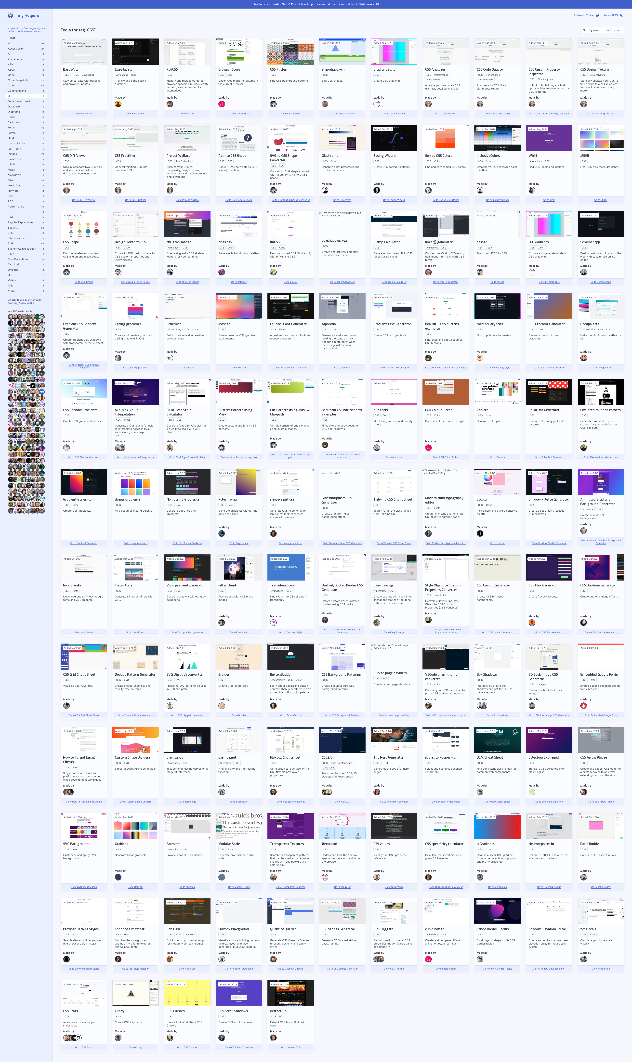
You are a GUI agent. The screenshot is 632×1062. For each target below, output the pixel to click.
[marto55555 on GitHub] (42, 393)
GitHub (31, 303)
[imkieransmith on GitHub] (42, 487)
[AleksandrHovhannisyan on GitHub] (170, 450)
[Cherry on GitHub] (28, 375)
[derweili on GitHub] (24, 487)
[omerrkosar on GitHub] (33, 425)
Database (14, 106)
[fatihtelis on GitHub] (11, 506)
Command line (17, 90)
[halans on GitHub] (24, 462)
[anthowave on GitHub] (33, 475)
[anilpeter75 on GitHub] (28, 475)
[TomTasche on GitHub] (20, 337)
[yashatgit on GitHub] (11, 443)
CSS (10, 96)
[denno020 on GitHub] (42, 368)
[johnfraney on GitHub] (42, 481)
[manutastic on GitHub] (33, 393)
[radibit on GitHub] (24, 381)
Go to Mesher (239, 367)
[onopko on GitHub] (24, 431)
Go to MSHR (600, 199)
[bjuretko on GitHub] (11, 343)
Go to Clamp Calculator (394, 281)
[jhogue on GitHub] (20, 512)
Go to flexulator (342, 886)
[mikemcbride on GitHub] (20, 343)
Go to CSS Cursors (187, 1047)
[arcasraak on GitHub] (24, 412)
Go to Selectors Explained (549, 801)
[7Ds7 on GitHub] (28, 462)
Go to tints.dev (239, 281)
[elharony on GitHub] (37, 437)
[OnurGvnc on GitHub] (33, 406)
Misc (11, 180)
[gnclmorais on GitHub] (15, 343)
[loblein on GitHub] (24, 500)
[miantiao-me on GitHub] (20, 356)
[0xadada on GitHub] (28, 318)
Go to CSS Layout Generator (497, 632)
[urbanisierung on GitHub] (15, 468)
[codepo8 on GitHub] (37, 450)
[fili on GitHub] (24, 325)
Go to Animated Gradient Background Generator (601, 541)
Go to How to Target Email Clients (84, 801)
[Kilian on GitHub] (28, 325)
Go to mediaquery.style (497, 367)
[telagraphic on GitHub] (15, 406)
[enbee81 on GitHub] (37, 356)
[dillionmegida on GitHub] (532, 625)
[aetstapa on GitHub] (28, 468)
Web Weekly (367, 4)
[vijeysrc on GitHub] (28, 437)
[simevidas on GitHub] (37, 425)
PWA (11, 217)
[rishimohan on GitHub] (37, 381)
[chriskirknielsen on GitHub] (42, 450)
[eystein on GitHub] (20, 418)
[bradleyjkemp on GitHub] (11, 450)
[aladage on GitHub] (37, 462)
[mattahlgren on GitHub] (11, 400)
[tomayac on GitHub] (28, 431)
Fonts (11, 127)
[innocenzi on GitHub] (24, 331)
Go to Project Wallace (187, 199)
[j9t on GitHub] (15, 375)
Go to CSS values (394, 886)
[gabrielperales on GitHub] (33, 506)
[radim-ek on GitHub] (28, 350)
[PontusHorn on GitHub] (325, 106)
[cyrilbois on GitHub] (42, 318)
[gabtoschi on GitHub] (37, 506)
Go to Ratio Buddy (601, 886)
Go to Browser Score (239, 113)
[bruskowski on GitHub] (20, 350)
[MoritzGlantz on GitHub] (37, 325)
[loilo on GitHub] (20, 331)
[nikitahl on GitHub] (15, 318)
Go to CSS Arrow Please (601, 801)
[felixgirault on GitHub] (28, 506)
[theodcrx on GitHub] (20, 425)
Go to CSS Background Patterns (342, 715)
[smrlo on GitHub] (33, 387)
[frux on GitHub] (33, 437)
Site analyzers (16, 238)
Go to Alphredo (342, 367)
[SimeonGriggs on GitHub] (221, 274)
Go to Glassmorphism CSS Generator (342, 543)
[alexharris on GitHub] (37, 468)
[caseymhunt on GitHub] (20, 362)
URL (10, 275)
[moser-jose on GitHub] (37, 400)
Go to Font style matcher (135, 968)
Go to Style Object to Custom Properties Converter (445, 631)
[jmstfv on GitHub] (33, 512)
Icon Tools (14, 148)
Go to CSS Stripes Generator (342, 968)
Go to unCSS (290, 281)
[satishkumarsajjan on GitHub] (118, 106)
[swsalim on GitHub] (33, 443)
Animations (15, 59)
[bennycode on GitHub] (33, 350)
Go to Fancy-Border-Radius (497, 968)
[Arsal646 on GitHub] (15, 481)
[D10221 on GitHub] (28, 456)
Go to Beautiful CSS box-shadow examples (342, 456)
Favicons (13, 122)
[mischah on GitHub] (33, 368)
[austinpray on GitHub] (24, 362)
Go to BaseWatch (84, 113)
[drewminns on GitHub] (20, 500)
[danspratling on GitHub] (20, 456)
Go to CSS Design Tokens (601, 113)
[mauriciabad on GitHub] (37, 368)
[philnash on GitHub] (42, 337)
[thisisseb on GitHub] (11, 325)
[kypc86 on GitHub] (37, 418)
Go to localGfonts (84, 632)
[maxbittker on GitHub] (221, 708)
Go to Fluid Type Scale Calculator (187, 457)
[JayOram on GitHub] (42, 512)
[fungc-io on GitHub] (42, 325)
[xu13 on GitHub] (24, 443)
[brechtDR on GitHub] (325, 192)
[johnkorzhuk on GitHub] (118, 879)
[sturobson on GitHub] (170, 106)
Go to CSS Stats (83, 1047)
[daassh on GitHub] (11, 393)
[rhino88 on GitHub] (28, 387)
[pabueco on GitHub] (376, 450)
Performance (16, 206)
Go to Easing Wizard (394, 199)
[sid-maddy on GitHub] (28, 343)
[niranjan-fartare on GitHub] (24, 406)
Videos (12, 280)
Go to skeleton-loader (187, 281)
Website (13, 303)
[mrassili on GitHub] (24, 318)
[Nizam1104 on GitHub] (11, 331)
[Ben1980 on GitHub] (20, 325)
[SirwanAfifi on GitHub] (20, 393)
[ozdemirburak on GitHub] (28, 450)
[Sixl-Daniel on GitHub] (33, 456)
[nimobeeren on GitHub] (329, 794)
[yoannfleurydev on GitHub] (20, 443)
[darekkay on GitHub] (11, 362)
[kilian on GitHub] (428, 879)
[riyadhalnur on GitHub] (42, 381)
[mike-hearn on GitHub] (273, 879)
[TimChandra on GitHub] (33, 431)
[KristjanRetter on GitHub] (24, 493)
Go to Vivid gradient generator (187, 632)
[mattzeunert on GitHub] (15, 400)
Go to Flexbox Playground (239, 968)
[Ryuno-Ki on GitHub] (24, 475)
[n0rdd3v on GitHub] (11, 425)
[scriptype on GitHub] (428, 192)
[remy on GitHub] (37, 337)
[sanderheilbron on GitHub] (42, 343)
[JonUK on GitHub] (15, 487)
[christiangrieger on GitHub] (37, 362)
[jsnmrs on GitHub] (37, 512)
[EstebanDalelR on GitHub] (11, 418)
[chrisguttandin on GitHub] (42, 362)
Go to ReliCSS (187, 113)
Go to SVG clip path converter (187, 715)
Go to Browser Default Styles (83, 968)
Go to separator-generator (446, 801)
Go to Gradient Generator (83, 543)
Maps (11, 169)
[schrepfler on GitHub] (11, 431)
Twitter (22, 303)
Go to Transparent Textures (290, 886)
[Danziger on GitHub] (24, 456)
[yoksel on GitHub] (170, 708)
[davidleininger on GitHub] (484, 708)
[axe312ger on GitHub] (42, 331)
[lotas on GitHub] (42, 437)
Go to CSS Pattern (290, 113)
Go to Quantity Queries (290, 968)
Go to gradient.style (394, 113)
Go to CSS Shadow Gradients (84, 457)
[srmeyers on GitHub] (37, 387)
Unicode (13, 269)
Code (11, 75)
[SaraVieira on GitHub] (37, 343)
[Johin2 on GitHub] (37, 481)
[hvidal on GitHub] (11, 512)
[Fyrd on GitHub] (170, 961)
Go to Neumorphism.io (549, 886)
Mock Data (15, 185)
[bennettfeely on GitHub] (42, 443)
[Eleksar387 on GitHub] (28, 500)
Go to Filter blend (239, 632)
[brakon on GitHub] (28, 412)
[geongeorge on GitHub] (42, 506)
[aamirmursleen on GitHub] (42, 400)
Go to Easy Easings (394, 632)
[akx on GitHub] (20, 318)
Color (11, 85)
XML (10, 285)
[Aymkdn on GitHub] (37, 443)
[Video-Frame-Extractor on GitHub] (24, 437)
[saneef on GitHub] (28, 337)
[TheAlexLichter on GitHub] (33, 325)
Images (12, 153)
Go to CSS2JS (342, 801)
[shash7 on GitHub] (33, 343)
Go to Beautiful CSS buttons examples (445, 367)
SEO (10, 232)
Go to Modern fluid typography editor (446, 543)
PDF (10, 201)
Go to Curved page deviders (394, 715)
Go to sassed (497, 281)
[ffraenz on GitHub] (24, 506)
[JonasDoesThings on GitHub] (11, 375)
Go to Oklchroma (342, 199)
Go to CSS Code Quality (497, 113)
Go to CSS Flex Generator (549, 632)
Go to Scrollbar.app (601, 281)
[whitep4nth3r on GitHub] (33, 462)
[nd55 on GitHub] (11, 406)
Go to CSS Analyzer (445, 113)
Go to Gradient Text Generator (394, 367)
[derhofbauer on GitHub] (42, 468)
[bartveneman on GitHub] (33, 318)
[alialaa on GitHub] (66, 708)
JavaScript (14, 159)
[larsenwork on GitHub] (118, 360)
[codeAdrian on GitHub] (20, 468)
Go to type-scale (601, 968)
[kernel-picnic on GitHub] (37, 475)
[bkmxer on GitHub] (15, 362)
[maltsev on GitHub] (11, 493)
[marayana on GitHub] (28, 425)
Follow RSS (611, 15)
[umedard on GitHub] (24, 400)
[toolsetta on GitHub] (15, 393)
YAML (11, 290)
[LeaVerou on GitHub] (221, 106)
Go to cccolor (497, 543)
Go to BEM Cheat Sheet (497, 801)
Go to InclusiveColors (497, 199)
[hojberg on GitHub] (583, 794)
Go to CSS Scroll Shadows (239, 1047)
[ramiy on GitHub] (28, 381)
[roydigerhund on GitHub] (376, 192)
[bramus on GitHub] (15, 450)
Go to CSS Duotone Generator (601, 632)
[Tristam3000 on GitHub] (583, 879)
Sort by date (613, 30)
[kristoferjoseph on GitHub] (66, 1040)
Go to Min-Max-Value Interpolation (135, 457)
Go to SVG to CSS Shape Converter (291, 199)
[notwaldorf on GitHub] (118, 961)
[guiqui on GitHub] (37, 375)
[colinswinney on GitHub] (11, 456)
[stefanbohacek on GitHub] (15, 431)
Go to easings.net (239, 801)
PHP (10, 211)
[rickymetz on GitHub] (583, 625)
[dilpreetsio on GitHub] (15, 462)
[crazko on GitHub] (42, 356)
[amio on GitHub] (583, 708)
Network (13, 190)
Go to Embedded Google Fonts (600, 715)
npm (10, 196)
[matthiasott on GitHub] (24, 356)
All (9, 43)
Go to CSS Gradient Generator (549, 367)
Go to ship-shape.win (342, 113)
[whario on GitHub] (37, 393)
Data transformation (20, 101)
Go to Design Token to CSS (135, 281)
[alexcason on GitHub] (33, 468)
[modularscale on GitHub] (221, 879)
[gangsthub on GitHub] (42, 406)
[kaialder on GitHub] (28, 356)
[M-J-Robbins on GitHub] (70, 794)
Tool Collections (18, 259)
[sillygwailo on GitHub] (15, 350)
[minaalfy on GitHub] (28, 400)
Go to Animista (187, 886)
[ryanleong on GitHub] (24, 387)
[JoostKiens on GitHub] (20, 487)
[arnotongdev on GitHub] (15, 356)
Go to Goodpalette (601, 367)
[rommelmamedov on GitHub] (24, 350)
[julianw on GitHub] (28, 418)
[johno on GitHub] (70, 1040)
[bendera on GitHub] (11, 468)
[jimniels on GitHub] (24, 481)
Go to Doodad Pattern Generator (135, 715)
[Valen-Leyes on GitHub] (15, 437)
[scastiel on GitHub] (532, 708)
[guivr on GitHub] (42, 375)
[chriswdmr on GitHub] (33, 450)
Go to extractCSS (290, 1047)
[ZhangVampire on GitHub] (24, 393)
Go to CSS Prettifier (135, 199)
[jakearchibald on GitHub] (428, 274)
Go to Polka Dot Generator (549, 457)
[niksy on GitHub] (24, 343)
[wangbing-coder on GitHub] (33, 412)
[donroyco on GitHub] (20, 387)
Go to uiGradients (497, 886)
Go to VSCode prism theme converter (446, 715)
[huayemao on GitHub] (11, 337)
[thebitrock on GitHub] (11, 350)
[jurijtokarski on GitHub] (28, 487)
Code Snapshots (18, 80)
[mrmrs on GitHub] (74, 1040)
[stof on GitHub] (11, 368)
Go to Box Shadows (497, 715)
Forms (11, 132)
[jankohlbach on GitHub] (24, 375)
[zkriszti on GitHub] (28, 493)
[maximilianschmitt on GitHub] (20, 400)
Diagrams (14, 111)
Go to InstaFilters (135, 632)
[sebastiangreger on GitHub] (24, 337)
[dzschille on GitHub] (11, 462)
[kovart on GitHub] (325, 622)
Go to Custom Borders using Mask (239, 457)
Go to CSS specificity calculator (446, 886)
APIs (10, 64)
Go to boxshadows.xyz (342, 281)
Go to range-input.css (290, 543)
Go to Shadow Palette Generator (549, 543)
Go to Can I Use (187, 968)
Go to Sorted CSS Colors (446, 199)
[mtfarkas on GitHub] (42, 500)
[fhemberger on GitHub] (11, 318)
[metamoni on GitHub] (33, 400)
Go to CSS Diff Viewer (83, 199)
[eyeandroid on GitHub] (15, 418)
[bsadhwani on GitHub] (37, 412)
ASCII (11, 69)
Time (11, 254)
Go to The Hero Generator (394, 801)
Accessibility (16, 48)
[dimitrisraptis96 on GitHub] (28, 481)
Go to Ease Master (135, 113)
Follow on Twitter (584, 15)
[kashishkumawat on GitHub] (33, 487)
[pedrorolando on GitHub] (15, 381)
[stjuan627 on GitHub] (28, 512)
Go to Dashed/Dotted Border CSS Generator (342, 631)
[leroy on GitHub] (37, 493)
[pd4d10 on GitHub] (15, 387)
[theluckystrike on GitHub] (15, 331)
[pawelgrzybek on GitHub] (11, 412)
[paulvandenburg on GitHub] (37, 406)
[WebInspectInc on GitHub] (37, 431)
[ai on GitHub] (221, 794)
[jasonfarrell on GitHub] (20, 375)
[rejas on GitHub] (42, 350)
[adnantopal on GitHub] (273, 1040)
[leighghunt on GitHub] (33, 493)
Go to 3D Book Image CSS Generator (549, 715)
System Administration (22, 248)
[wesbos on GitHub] (170, 1040)
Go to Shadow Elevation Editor (549, 968)
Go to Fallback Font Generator (291, 367)
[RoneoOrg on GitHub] (11, 387)
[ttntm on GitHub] (42, 431)
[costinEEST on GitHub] (15, 456)
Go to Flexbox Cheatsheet (291, 801)
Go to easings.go (187, 801)
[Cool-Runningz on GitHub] (11, 475)
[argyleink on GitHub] (376, 106)
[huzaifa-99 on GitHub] (15, 325)
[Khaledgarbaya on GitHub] (37, 487)
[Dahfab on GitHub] (37, 500)
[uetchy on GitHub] (15, 443)
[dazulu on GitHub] (480, 360)
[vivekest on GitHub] (15, 337)
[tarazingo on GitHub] (20, 475)
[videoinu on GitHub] (15, 512)
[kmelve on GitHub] (15, 493)
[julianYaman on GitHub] (33, 356)
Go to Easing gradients (135, 367)
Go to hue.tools (394, 457)
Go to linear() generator (445, 281)
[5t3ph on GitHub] (20, 431)
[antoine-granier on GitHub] (20, 412)
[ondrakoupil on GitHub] (28, 406)
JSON (11, 164)
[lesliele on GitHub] (42, 418)
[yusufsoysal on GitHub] (28, 443)
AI (9, 53)
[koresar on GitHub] (20, 437)
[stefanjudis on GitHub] (221, 1040)
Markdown (14, 175)
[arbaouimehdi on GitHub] (11, 481)
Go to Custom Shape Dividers (135, 801)
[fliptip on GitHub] (24, 368)
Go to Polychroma (239, 543)
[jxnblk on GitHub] (78, 1040)
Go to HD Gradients (549, 281)
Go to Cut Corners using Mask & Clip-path (291, 456)
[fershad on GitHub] (11, 356)
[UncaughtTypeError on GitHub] (66, 961)
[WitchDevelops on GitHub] (15, 500)
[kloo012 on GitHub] (33, 418)
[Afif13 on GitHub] (37, 350)
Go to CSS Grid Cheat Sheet (84, 715)
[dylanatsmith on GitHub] (20, 368)
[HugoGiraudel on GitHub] (532, 794)
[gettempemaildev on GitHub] (24, 418)
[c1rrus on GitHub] (33, 375)
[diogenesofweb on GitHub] (20, 462)
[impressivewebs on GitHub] (376, 879)
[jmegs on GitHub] (11, 487)
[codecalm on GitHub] (15, 412)
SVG (10, 243)
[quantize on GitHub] (20, 406)
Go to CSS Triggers (394, 968)
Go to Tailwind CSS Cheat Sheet (394, 543)
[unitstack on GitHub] (24, 425)
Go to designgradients (135, 543)
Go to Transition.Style (290, 632)
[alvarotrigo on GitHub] (66, 450)
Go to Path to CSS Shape (238, 199)
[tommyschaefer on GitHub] (11, 437)
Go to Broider (239, 715)
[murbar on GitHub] (33, 481)
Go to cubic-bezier (446, 968)
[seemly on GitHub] (33, 362)
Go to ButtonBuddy (290, 715)
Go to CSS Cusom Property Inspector (549, 113)
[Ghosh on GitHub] (480, 879)
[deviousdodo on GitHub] (24, 468)
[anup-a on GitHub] (42, 475)
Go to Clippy (135, 1047)
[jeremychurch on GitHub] (583, 961)
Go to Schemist (187, 367)
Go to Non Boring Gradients (187, 543)
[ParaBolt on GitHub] (37, 318)
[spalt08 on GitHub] (20, 493)
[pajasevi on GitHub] (273, 274)
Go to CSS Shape (84, 281)
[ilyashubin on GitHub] (221, 625)
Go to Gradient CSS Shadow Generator (84, 366)
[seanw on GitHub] (480, 192)
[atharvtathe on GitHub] (28, 393)
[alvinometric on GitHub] (28, 362)
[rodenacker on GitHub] (15, 506)
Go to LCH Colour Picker (446, 457)
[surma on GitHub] (376, 961)
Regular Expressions (20, 222)
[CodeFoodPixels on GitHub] (11, 500)
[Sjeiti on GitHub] (33, 337)
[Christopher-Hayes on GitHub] (15, 368)
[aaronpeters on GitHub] (42, 462)
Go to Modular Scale (239, 886)
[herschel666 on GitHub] (33, 500)
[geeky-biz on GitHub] (20, 381)
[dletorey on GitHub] (37, 456)
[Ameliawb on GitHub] (15, 475)
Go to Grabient (135, 886)
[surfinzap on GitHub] (20, 450)
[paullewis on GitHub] (380, 961)
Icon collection (17, 143)
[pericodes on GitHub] (11, 381)
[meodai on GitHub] (42, 456)
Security (13, 227)
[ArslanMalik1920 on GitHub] (20, 481)
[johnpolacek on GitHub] (583, 533)
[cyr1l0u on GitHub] (42, 412)
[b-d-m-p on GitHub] (24, 450)
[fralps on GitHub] (20, 506)
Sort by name (591, 30)
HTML (11, 138)
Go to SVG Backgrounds (84, 886)
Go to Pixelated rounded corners (600, 457)
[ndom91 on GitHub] (28, 368)
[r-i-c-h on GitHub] (33, 381)
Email (11, 117)
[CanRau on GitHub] (28, 331)
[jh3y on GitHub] (532, 192)
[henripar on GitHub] (37, 331)
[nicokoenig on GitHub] (33, 331)
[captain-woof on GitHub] (42, 425)
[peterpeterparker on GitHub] (15, 425)
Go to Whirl (549, 199)
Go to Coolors (497, 457)
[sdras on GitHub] (376, 794)
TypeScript (14, 264)
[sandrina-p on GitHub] (42, 387)
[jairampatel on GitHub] (24, 512)
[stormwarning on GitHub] (221, 535)
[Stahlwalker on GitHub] (42, 493)
